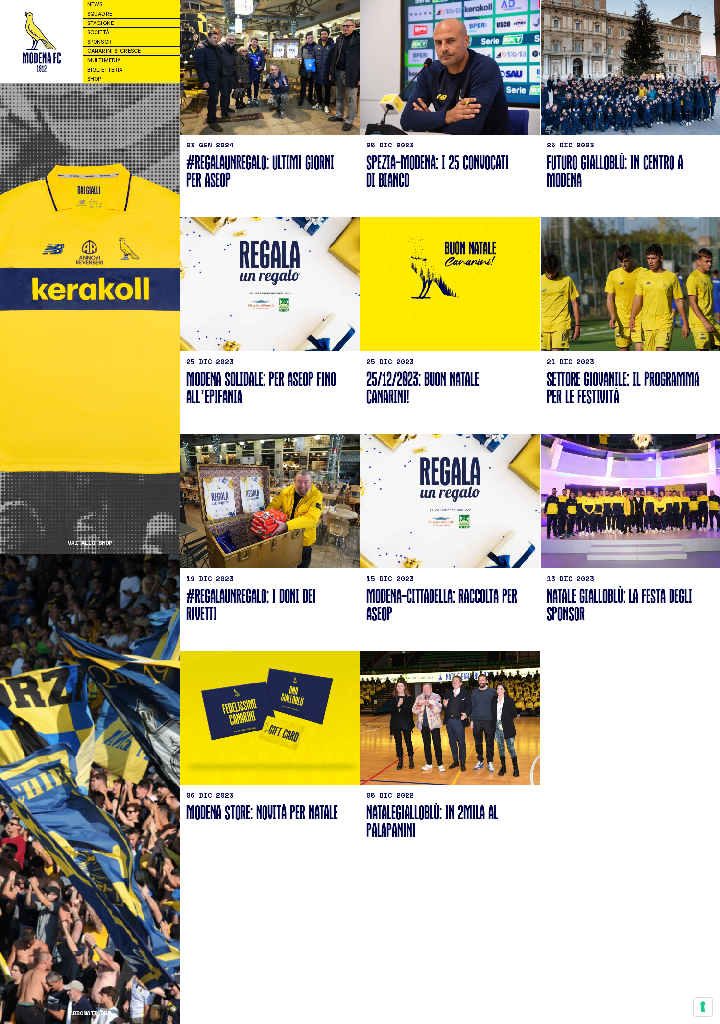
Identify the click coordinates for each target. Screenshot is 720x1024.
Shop (94, 78)
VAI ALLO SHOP (90, 543)
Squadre (99, 13)
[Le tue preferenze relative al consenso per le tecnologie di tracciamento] (703, 1007)
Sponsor (99, 41)
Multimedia (103, 60)
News (94, 4)
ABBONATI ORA (90, 1013)
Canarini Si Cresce (114, 51)
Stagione (100, 23)
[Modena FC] (42, 42)
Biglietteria (104, 69)
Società (98, 32)
